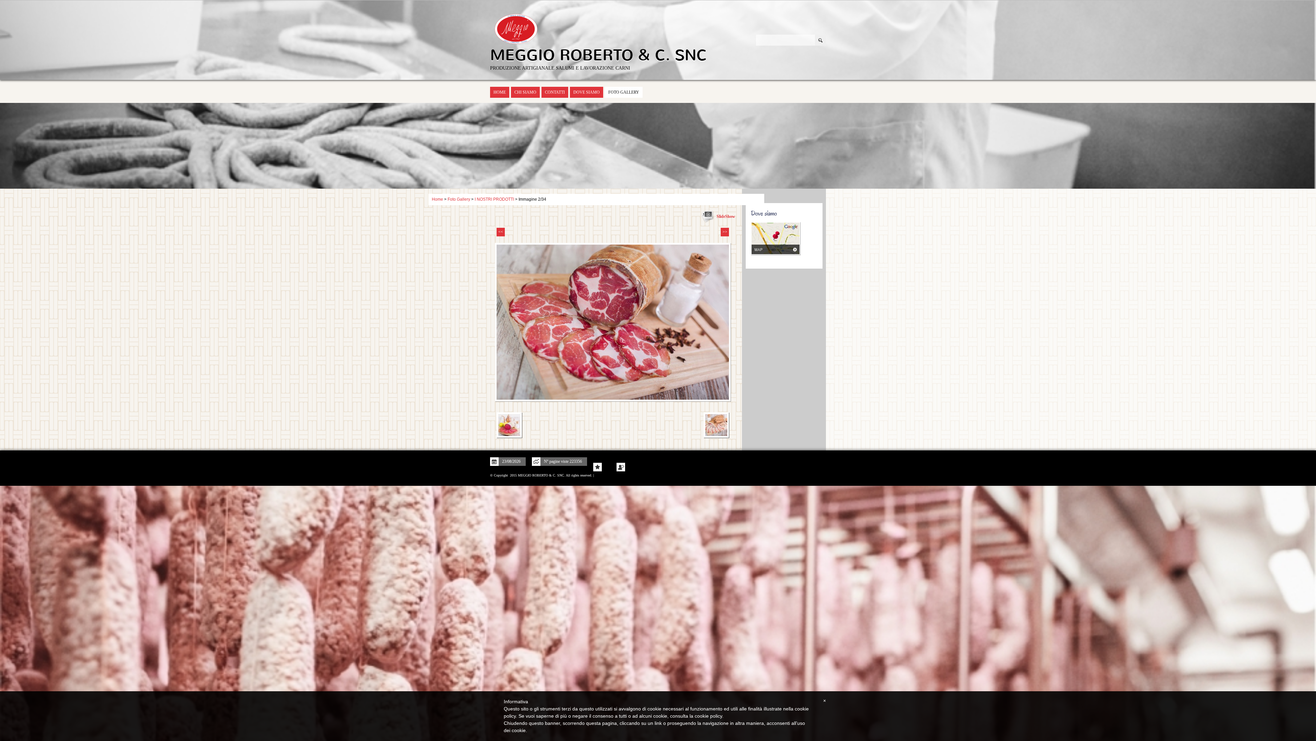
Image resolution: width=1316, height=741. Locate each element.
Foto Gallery (623, 92)
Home (500, 92)
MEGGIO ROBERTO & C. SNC (598, 55)
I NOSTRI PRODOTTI (494, 199)
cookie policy (708, 716)
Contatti (555, 92)
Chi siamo (525, 92)
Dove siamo (586, 92)
